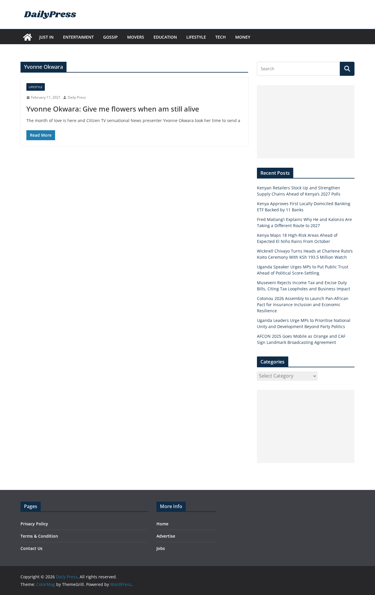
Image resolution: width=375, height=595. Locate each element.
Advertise (165, 536)
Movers (135, 37)
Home (162, 524)
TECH (220, 37)
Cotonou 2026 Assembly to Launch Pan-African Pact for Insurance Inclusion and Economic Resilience (302, 304)
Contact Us (31, 548)
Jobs (160, 548)
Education (165, 37)
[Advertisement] (305, 121)
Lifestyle (196, 37)
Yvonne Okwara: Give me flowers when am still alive (112, 109)
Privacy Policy (34, 524)
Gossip (110, 37)
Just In (46, 37)
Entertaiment (78, 37)
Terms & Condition (39, 536)
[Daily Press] (28, 37)
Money (242, 37)
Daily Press (77, 97)
